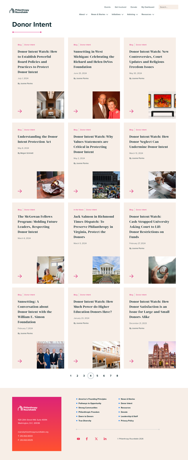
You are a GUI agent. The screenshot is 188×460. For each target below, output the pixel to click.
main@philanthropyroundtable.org (33, 431)
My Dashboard (147, 7)
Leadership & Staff (129, 416)
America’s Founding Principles (93, 399)
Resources (146, 14)
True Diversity (85, 420)
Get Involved (120, 7)
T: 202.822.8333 (25, 436)
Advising (131, 14)
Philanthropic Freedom (89, 412)
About (82, 14)
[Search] (175, 8)
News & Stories (98, 14)
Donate (134, 7)
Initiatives (116, 14)
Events (107, 7)
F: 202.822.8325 (25, 440)
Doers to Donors (86, 416)
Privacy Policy (127, 420)
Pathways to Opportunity (90, 403)
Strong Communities (88, 407)
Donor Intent (126, 403)
